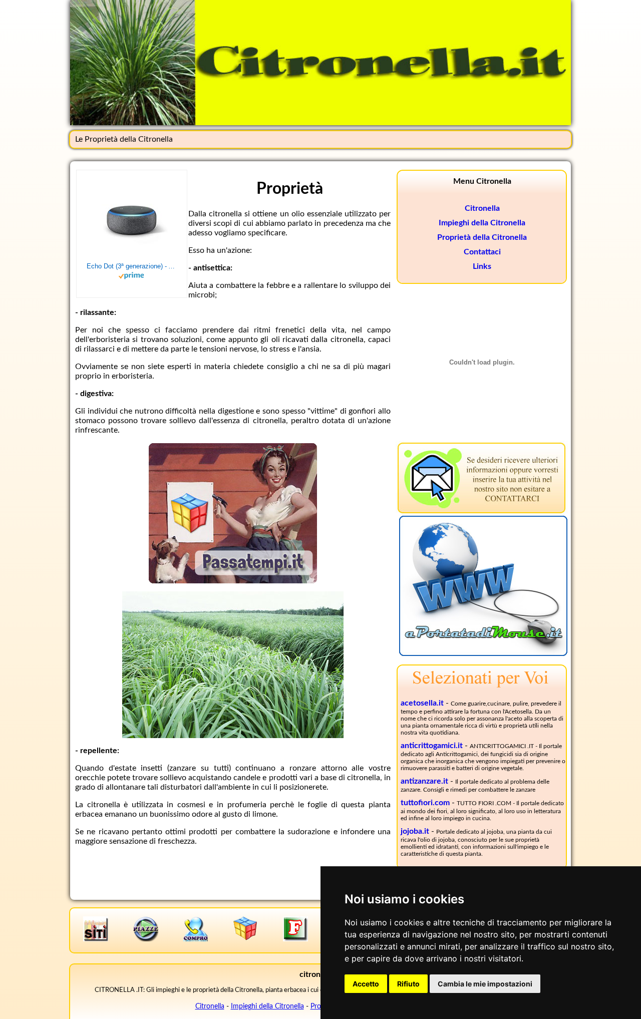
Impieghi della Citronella (482, 223)
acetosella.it (422, 703)
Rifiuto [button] (408, 983)
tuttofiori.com (425, 803)
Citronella (482, 208)
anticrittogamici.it (432, 746)
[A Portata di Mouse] (483, 653)
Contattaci (482, 252)
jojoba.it (415, 831)
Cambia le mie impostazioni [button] (485, 983)
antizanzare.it (424, 781)
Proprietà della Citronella (482, 237)
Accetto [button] (366, 983)
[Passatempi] (233, 581)
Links (482, 266)
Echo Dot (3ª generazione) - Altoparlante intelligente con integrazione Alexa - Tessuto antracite (132, 266)
